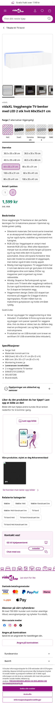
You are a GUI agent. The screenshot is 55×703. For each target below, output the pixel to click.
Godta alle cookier (27, 688)
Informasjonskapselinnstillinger (27, 700)
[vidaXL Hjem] (18, 11)
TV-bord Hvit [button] (9, 517)
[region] (27, 684)
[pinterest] (15, 625)
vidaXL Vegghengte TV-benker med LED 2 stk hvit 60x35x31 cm (26, 108)
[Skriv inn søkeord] (49, 18)
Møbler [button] (7, 503)
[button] (25, 3)
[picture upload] (27, 438)
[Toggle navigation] (5, 11)
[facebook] (4, 625)
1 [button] (5, 192)
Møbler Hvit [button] (20, 503)
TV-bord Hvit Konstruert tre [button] (15, 524)
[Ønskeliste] (42, 10)
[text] (10, 202)
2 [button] (12, 192)
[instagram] (10, 625)
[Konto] (35, 10)
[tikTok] (20, 625)
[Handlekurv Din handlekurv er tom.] (49, 10)
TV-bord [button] (35, 510)
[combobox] (27, 18)
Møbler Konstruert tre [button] (40, 503)
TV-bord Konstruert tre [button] (29, 517)
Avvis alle (27, 694)
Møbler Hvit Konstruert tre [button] (15, 510)
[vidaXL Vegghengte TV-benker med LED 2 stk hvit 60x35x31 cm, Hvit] (27, 59)
